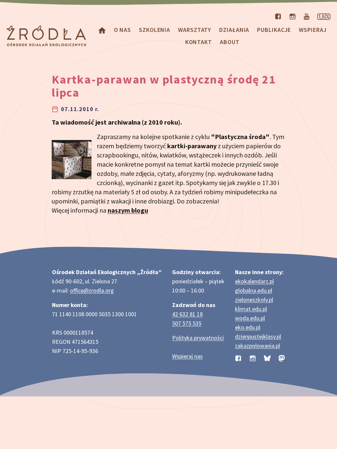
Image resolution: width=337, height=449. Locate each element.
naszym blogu (128, 210)
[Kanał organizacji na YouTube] (306, 15)
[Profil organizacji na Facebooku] (278, 15)
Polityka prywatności (198, 338)
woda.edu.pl (250, 318)
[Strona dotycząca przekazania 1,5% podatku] (323, 15)
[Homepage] (102, 30)
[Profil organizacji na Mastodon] (281, 357)
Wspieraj (312, 30)
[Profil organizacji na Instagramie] (292, 15)
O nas (122, 30)
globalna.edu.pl (253, 290)
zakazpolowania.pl (257, 345)
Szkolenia (154, 30)
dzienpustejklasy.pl (258, 336)
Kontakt (198, 42)
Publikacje (274, 30)
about (230, 42)
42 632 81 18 (187, 314)
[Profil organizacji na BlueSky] (267, 357)
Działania (234, 30)
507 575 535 (186, 323)
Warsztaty (194, 30)
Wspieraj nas (187, 356)
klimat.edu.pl (251, 309)
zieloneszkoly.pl (254, 299)
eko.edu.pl (247, 327)
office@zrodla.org (92, 290)
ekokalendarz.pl (254, 281)
